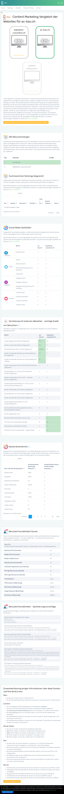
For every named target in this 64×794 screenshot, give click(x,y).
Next (57, 213)
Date (56, 203)
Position (32, 203)
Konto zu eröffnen (32, 118)
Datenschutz (53, 790)
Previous (51, 213)
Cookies (11, 786)
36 (53, 516)
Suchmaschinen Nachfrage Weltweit (33, 466)
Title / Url (40, 201)
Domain (12, 203)
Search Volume (47, 202)
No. (5, 203)
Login (61, 3)
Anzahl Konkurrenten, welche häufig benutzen (51, 466)
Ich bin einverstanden (7, 792)
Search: (20, 193)
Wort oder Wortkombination (13, 468)
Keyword (22, 203)
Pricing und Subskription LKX (12, 781)
